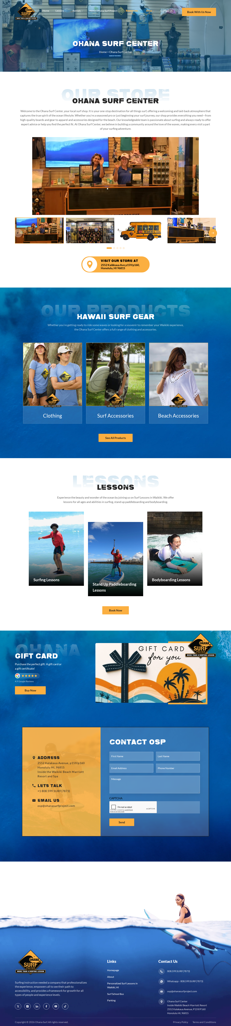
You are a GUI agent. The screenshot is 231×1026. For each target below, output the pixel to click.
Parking (111, 1000)
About (110, 976)
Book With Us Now (199, 12)
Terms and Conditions (204, 1021)
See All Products (115, 438)
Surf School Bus (115, 993)
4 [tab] (120, 248)
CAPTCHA (115, 798)
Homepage (113, 970)
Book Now (115, 610)
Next (213, 233)
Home (103, 52)
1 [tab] (109, 248)
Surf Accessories (115, 416)
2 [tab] (114, 248)
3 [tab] (117, 248)
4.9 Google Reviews (24, 681)
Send (122, 822)
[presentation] (133, 807)
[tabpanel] (115, 176)
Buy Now (30, 690)
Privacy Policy (180, 1021)
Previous (18, 233)
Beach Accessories (178, 416)
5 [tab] (123, 248)
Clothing (52, 416)
